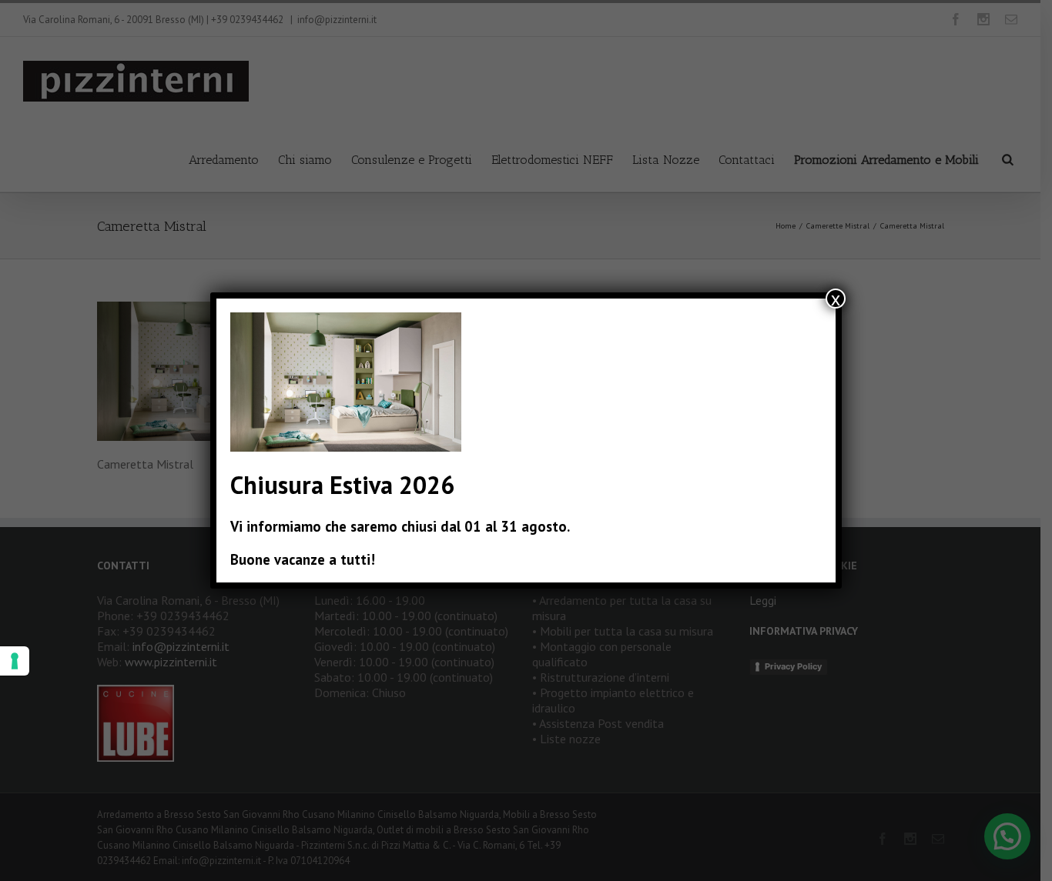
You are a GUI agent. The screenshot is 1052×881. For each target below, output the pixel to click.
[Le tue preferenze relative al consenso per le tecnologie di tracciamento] (14, 661)
